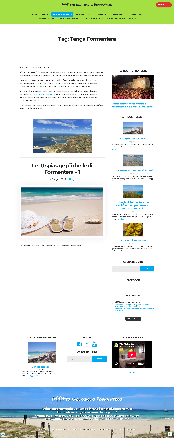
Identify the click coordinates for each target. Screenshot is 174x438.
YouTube (131, 429)
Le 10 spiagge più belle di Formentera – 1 (62, 168)
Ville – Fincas (100, 14)
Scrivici (132, 19)
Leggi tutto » (124, 181)
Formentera (135, 14)
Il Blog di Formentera (93, 19)
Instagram (118, 429)
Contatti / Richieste (116, 19)
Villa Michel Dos (83, 14)
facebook (104, 429)
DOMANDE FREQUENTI (47, 19)
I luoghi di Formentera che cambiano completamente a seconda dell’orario (133, 205)
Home (34, 14)
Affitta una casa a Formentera (87, 4)
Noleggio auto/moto (69, 19)
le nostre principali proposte (42, 94)
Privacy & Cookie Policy (84, 429)
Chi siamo (45, 14)
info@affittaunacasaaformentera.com (71, 419)
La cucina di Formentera (133, 240)
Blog (71, 179)
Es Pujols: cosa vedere (133, 138)
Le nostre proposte (62, 14)
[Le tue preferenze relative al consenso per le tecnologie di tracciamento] (170, 434)
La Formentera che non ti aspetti (133, 170)
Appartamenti (117, 14)
